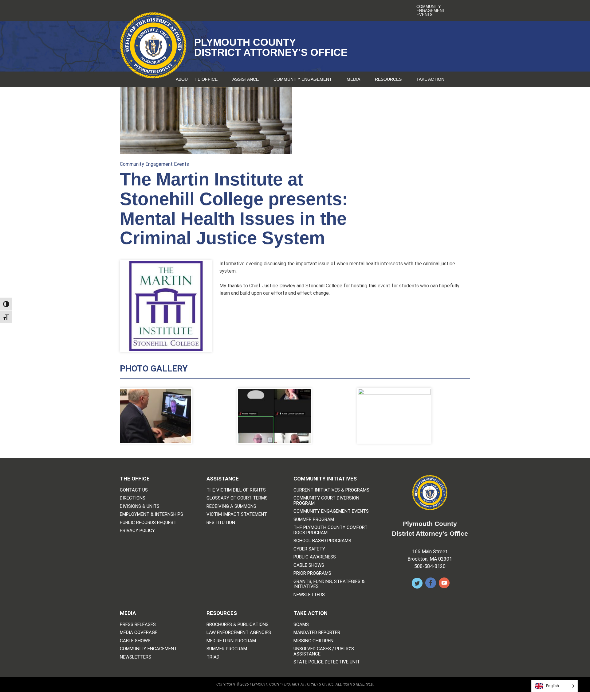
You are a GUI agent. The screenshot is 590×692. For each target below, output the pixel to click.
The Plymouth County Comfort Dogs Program (330, 530)
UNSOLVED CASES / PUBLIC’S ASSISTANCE (323, 651)
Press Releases (138, 624)
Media (353, 79)
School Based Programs (322, 540)
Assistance (245, 79)
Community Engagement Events (430, 10)
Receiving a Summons (231, 506)
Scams (301, 624)
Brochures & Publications (237, 624)
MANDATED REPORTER (316, 632)
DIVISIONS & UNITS (139, 506)
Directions (132, 498)
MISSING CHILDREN (313, 640)
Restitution (220, 522)
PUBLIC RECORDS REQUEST (148, 522)
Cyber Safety (309, 549)
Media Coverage (138, 632)
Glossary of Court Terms (237, 498)
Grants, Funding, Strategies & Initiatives (329, 584)
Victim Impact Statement (236, 514)
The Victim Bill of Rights (236, 490)
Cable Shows (308, 565)
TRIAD (212, 657)
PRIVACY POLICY (137, 530)
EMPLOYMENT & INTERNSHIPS (151, 514)
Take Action (430, 79)
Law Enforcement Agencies (238, 632)
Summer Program (313, 519)
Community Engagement (302, 79)
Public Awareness (314, 557)
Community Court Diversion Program (326, 501)
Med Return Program (231, 640)
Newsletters (309, 594)
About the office (197, 79)
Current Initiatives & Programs (331, 490)
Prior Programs (312, 573)
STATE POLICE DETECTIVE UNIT (326, 662)
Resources (388, 79)
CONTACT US (134, 490)
